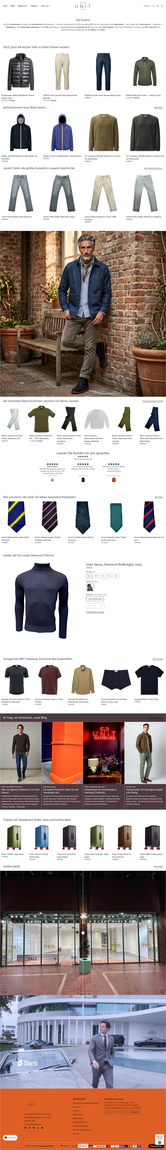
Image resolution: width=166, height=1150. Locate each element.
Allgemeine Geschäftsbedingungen (86, 1103)
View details (158, 866)
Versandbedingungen (81, 1126)
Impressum (77, 1107)
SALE (5, 6)
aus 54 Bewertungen (82, 459)
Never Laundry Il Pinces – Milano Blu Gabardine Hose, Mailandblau (151, 438)
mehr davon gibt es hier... (153, 168)
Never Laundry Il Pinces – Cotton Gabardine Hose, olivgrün (122, 438)
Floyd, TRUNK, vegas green (13, 854)
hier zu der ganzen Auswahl (153, 401)
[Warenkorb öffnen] (162, 6)
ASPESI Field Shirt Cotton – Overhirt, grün (143, 95)
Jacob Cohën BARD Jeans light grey (17, 217)
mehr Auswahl (157, 659)
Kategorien (22, 6)
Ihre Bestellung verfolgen (82, 1130)
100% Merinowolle (95, 599)
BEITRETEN (134, 1112)
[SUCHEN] (153, 6)
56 (116, 576)
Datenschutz (77, 1115)
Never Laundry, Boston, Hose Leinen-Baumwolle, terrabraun (69, 438)
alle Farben (159, 497)
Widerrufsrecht (78, 1118)
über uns (45, 6)
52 (103, 576)
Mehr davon (158, 107)
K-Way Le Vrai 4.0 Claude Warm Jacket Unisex (62, 156)
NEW (13, 6)
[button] (162, 77)
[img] (83, 456)
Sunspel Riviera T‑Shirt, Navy (146, 699)
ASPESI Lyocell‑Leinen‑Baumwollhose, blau (103, 95)
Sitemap (76, 1134)
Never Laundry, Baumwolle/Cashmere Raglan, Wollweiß (94, 438)
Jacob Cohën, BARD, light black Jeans (59, 217)
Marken (34, 6)
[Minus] (89, 606)
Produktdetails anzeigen (95, 612)
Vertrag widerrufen (80, 1122)
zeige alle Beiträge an (155, 718)
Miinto (56, 27)
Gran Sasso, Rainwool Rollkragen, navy (114, 564)
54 (109, 576)
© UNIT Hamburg (31, 1146)
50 (96, 576)
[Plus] (101, 606)
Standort (76, 1111)
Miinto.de (140, 27)
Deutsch (146, 6)
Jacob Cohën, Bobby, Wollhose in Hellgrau (143, 217)
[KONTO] (158, 6)
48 (89, 576)
